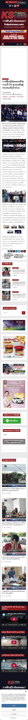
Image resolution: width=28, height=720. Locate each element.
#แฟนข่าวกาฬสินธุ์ (7, 98)
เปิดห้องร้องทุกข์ (5, 466)
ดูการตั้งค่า (14, 714)
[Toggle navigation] (17, 44)
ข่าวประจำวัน (21, 38)
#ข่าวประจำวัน (20, 96)
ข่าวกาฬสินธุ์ (20, 36)
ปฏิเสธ (14, 710)
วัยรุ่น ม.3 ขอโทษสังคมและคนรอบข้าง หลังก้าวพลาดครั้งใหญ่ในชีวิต (19, 271)
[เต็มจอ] (25, 625)
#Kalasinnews (18, 94)
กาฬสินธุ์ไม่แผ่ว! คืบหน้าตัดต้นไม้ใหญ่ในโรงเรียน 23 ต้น (19, 283)
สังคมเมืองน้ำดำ (5, 500)
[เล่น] (3, 625)
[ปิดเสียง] (22, 625)
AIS (11, 38)
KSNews (6, 36)
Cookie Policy (13, 717)
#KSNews (5, 96)
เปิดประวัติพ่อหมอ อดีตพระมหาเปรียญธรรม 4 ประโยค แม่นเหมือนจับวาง (13, 524)
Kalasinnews (6, 38)
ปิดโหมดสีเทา (21, 3)
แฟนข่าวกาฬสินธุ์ (12, 36)
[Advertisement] (14, 63)
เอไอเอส (15, 38)
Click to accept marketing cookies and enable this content (14, 441)
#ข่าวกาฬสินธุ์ (12, 96)
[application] (14, 619)
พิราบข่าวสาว (7, 92)
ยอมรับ (14, 705)
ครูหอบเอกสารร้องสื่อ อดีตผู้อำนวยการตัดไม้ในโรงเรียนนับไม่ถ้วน (14, 489)
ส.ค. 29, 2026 (16, 273)
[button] (25, 691)
